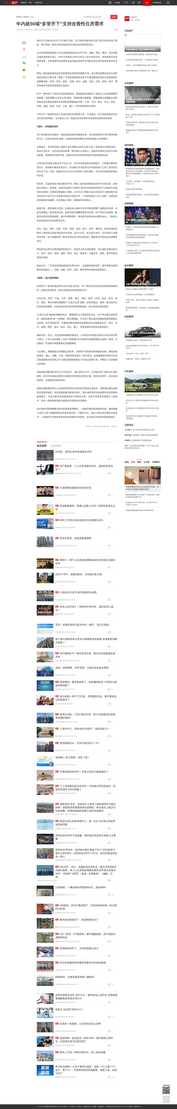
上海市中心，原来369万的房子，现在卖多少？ (85, 728)
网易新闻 (134, 17)
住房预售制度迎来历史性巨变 (75, 487)
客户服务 (94, 1106)
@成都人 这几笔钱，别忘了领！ (72, 757)
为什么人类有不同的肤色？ (136, 478)
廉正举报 (130, 1106)
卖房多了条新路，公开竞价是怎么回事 (80, 1023)
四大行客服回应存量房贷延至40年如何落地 (83, 962)
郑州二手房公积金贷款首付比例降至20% (81, 520)
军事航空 (156, 462)
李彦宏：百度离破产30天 (135, 489)
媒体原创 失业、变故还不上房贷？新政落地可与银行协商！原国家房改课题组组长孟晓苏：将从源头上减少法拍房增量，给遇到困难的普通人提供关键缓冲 (85, 807)
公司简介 (72, 1106)
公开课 (146, 462)
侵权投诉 (137, 1106)
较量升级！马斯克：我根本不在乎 (138, 359)
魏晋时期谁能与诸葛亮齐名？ (137, 483)
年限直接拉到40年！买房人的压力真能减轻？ (84, 771)
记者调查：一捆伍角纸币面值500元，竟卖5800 (80, 887)
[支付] (134, 2)
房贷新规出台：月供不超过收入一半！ (80, 743)
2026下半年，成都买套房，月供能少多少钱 (78, 574)
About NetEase (63, 1106)
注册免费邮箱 (156, 2)
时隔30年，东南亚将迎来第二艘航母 (74, 977)
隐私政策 (101, 1106)
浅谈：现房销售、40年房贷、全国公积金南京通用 (82, 667)
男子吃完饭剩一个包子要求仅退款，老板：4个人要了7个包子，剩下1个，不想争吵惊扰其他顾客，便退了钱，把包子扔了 (86, 1070)
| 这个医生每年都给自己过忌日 (140, 430)
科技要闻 (129, 316)
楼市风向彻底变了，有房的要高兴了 (79, 919)
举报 (115, 29)
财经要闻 (129, 145)
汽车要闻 (129, 371)
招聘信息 (87, 1106)
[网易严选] (126, 2)
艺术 (133, 462)
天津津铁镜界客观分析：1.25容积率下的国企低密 (143, 60)
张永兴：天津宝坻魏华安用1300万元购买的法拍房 (143, 65)
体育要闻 (129, 203)
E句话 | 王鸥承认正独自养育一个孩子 (140, 289)
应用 (30, 2)
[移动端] (110, 2)
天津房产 (129, 31)
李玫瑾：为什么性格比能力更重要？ (139, 467)
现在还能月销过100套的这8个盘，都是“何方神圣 (143, 71)
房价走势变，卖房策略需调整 (75, 538)
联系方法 (79, 1106)
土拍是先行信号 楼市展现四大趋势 (78, 592)
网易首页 (24, 2)
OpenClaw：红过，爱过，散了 (137, 353)
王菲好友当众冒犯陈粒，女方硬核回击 (140, 294)
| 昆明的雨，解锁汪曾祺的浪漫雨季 (141, 435)
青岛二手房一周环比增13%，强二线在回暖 (83, 1052)
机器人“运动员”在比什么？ (69, 1009)
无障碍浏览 (38, 2)
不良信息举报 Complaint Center (115, 1106)
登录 (147, 2)
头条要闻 (129, 83)
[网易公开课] (118, 2)
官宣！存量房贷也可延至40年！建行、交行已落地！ (83, 624)
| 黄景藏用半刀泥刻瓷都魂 (138, 440)
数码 (139, 462)
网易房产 (26, 17)
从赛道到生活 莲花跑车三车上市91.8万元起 (142, 395)
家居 (127, 462)
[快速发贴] (24, 43)
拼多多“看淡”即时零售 (134, 189)
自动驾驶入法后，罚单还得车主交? (139, 340)
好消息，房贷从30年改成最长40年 (73, 451)
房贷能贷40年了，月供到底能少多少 (79, 948)
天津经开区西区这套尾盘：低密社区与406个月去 (143, 54)
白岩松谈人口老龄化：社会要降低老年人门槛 (143, 473)
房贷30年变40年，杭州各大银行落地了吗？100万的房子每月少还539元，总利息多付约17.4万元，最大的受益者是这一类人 (86, 853)
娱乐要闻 (129, 265)
